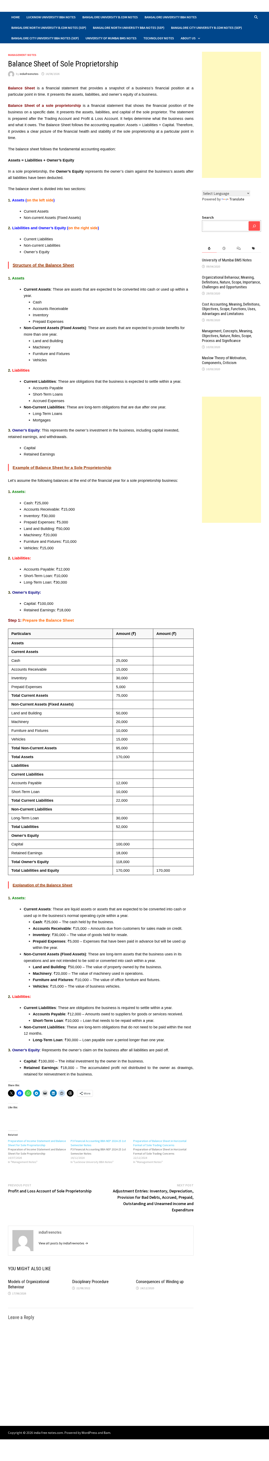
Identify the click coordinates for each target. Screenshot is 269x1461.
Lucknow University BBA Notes (51, 17)
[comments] (238, 248)
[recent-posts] (224, 248)
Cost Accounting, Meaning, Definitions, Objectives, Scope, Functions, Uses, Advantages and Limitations (231, 309)
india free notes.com (48, 1433)
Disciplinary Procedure (90, 1281)
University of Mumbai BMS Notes (111, 38)
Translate (236, 199)
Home (15, 17)
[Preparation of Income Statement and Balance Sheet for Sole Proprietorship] (39, 1151)
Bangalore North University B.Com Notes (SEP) (48, 27)
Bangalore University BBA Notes (171, 17)
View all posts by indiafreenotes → (63, 1243)
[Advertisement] (231, 115)
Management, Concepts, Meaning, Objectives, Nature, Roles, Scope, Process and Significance (227, 336)
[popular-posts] (209, 248)
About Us (188, 38)
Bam (107, 1433)
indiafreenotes (29, 74)
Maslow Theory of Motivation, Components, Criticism (224, 360)
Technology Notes (158, 38)
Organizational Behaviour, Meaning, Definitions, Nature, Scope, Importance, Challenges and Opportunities (231, 282)
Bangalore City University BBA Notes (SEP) (45, 38)
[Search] (254, 226)
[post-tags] (253, 248)
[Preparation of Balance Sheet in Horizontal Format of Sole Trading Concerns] (164, 1151)
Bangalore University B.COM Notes (110, 17)
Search (208, 217)
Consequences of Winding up (160, 1281)
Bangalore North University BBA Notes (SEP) (128, 27)
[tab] (209, 248)
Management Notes (22, 55)
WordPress (89, 1433)
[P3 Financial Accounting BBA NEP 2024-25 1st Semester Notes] (102, 1151)
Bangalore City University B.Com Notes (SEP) (206, 27)
